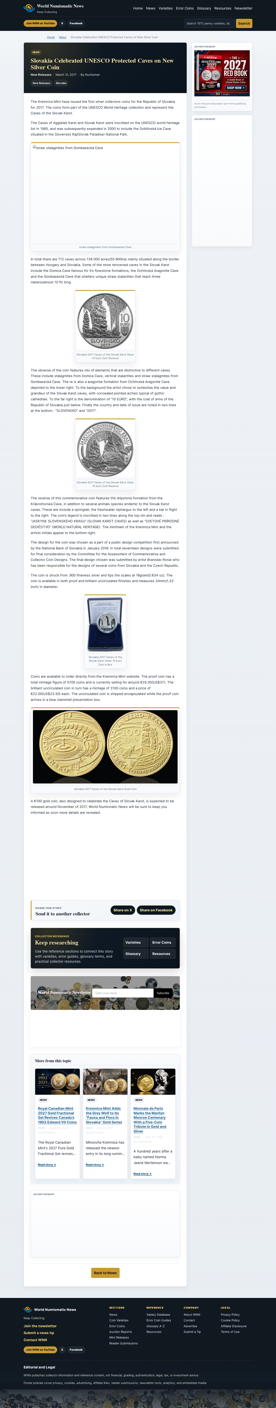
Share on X (123, 910)
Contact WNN (35, 1340)
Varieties (166, 8)
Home (138, 8)
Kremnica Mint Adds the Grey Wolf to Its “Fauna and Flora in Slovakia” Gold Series (104, 1115)
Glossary (204, 8)
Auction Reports (120, 1332)
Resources (222, 8)
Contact (189, 1320)
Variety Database (158, 1315)
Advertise (190, 1326)
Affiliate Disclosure (234, 1326)
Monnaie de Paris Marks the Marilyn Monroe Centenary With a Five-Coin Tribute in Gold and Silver (150, 1119)
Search (244, 23)
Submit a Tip (192, 1332)
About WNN (192, 1315)
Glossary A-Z (155, 1326)
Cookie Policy (230, 1320)
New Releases (41, 75)
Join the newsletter (40, 1326)
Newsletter (243, 8)
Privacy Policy (230, 1315)
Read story (45, 1164)
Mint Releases (119, 1337)
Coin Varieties (119, 1320)
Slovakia (61, 83)
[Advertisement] (105, 859)
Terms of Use (230, 1332)
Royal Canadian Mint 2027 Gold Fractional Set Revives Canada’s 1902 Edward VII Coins (57, 1115)
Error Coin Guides (158, 1320)
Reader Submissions (123, 1343)
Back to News (105, 1273)
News (150, 8)
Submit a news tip (39, 1333)
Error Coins (185, 8)
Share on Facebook (156, 910)
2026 (41, 1127)
